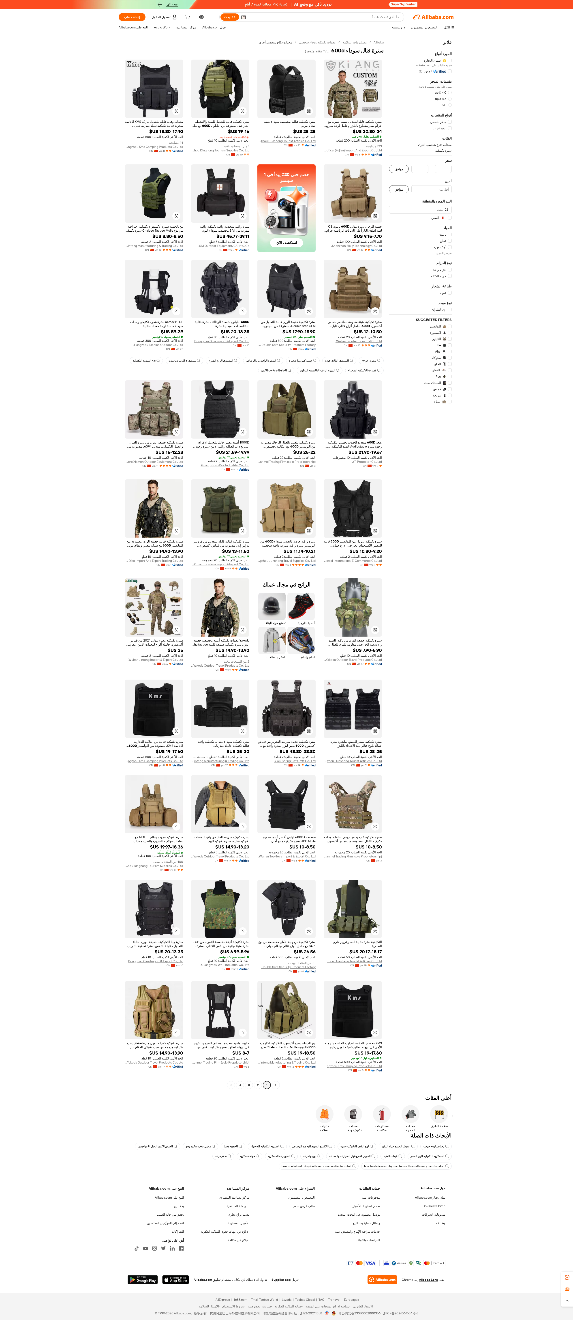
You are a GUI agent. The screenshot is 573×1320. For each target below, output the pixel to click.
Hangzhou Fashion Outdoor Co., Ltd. (158, 345)
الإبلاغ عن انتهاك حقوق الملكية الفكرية (225, 1231)
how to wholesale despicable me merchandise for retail (316, 1166)
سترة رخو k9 (369, 360)
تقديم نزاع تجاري (238, 1214)
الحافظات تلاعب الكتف (274, 370)
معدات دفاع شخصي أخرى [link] (275, 42)
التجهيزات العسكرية (279, 1156)
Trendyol (334, 1299)
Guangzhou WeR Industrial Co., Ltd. (225, 465)
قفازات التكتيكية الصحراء (362, 370)
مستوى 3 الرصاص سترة (182, 360)
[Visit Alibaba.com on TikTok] (136, 1248)
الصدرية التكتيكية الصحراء (265, 1146)
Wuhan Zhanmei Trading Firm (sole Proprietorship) (286, 461)
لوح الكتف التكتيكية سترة (354, 1146)
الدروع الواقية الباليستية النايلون (317, 370)
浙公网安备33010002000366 (360, 1313)
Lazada (286, 1299)
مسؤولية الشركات (433, 1214)
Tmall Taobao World (264, 1299)
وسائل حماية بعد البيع (366, 1223)
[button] (243, 17)
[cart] (187, 17)
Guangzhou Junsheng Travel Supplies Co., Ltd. (286, 560)
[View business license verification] (327, 1313)
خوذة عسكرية (247, 1156)
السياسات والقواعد (368, 1240)
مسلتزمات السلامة (354, 42)
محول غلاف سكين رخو (198, 1146)
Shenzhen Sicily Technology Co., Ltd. (356, 246)
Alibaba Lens (428, 1279)
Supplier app (281, 1279)
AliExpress (223, 1299)
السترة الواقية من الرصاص (261, 360)
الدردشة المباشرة (238, 1206)
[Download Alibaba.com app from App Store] (175, 1279)
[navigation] (420, 564)
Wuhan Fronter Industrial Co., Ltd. (359, 341)
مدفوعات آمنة (371, 1197)
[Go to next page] (231, 1085)
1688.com (240, 1299)
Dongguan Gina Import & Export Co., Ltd (221, 341)
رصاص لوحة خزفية (433, 1146)
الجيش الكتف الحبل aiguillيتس (155, 1146)
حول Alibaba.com (433, 1188)
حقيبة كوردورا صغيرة (300, 360)
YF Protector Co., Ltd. (367, 461)
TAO (321, 1299)
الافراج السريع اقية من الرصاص (309, 1146)
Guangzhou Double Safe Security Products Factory (286, 345)
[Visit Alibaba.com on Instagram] (154, 1248)
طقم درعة (221, 1156)
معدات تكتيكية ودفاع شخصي (317, 42)
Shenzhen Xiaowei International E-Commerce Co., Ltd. (353, 560)
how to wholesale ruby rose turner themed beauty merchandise (404, 1166)
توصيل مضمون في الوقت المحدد (359, 1214)
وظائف (440, 1223)
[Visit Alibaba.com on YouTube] (145, 1248)
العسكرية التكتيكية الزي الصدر (427, 1156)
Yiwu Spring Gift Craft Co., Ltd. (295, 761)
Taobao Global (305, 1299)
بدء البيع (179, 1206)
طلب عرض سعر (304, 1206)
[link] (567, 1277)
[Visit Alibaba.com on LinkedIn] (172, 1248)
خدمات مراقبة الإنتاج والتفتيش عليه (357, 1231)
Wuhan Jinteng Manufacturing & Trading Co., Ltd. (154, 246)
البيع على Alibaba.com (169, 1197)
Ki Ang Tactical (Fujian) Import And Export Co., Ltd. (353, 150)
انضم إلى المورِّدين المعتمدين (165, 1223)
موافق (399, 169)
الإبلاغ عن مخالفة (238, 1240)
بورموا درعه (309, 1156)
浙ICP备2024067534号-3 (400, 1313)
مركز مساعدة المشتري (234, 1197)
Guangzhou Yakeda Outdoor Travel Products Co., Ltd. (353, 659)
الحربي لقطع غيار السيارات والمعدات (349, 1156)
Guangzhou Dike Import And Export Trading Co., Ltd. (154, 560)
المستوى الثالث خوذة (337, 360)
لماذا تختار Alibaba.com (430, 1197)
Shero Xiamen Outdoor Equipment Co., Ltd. (154, 461)
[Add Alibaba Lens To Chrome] (382, 1279)
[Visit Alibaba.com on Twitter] (163, 1248)
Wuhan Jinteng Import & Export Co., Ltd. (155, 659)
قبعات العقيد (390, 1156)
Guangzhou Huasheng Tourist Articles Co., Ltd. (286, 141)
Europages (351, 1299)
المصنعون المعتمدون (301, 1197)
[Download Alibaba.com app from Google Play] (143, 1279)
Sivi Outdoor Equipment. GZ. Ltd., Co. (224, 246)
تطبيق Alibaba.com (207, 1279)
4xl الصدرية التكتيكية (144, 360)
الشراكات (177, 1231)
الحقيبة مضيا (231, 1146)
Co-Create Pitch (434, 1206)
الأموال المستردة (238, 1223)
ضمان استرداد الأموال (366, 1206)
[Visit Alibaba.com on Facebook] (181, 1248)
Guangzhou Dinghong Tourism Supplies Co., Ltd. (220, 150)
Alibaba (379, 42)
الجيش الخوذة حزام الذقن (396, 1146)
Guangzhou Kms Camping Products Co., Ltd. (154, 147)
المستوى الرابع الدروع (221, 360)
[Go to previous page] (276, 1085)
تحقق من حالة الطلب (170, 1214)
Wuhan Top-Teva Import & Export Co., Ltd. (220, 564)
